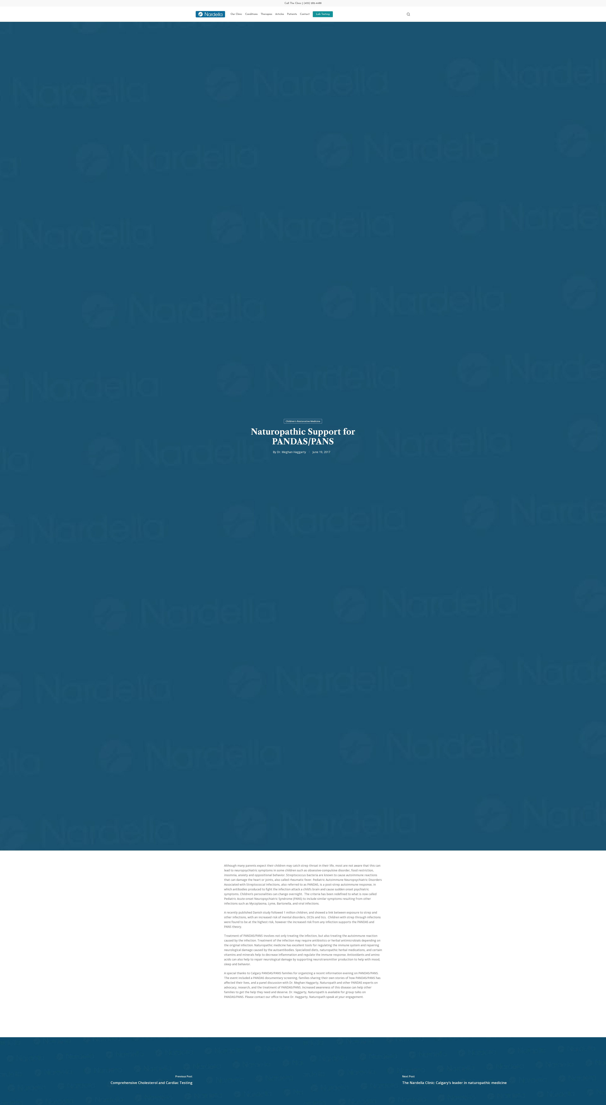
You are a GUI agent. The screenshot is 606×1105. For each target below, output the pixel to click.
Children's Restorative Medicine (303, 421)
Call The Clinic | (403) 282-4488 (303, 3)
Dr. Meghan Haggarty (291, 452)
